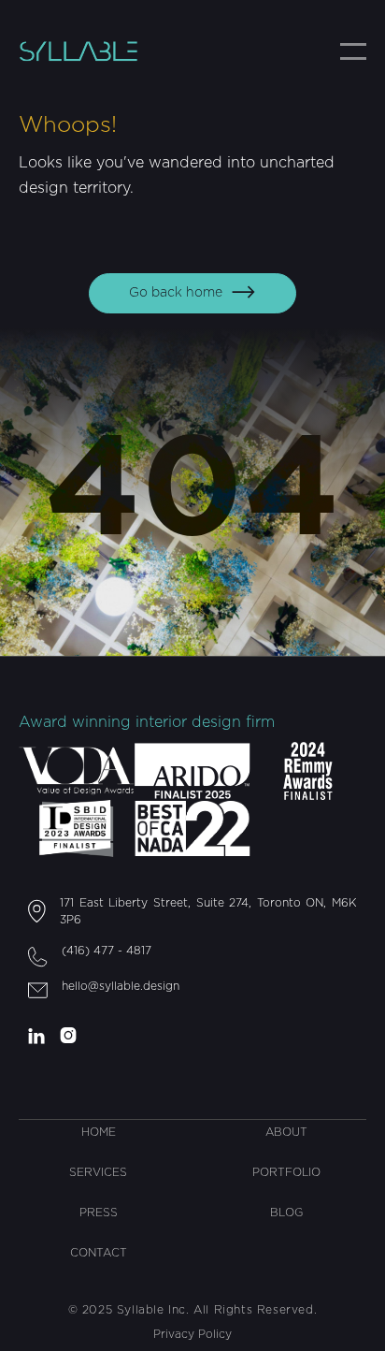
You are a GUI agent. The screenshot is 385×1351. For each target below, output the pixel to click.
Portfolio (286, 1172)
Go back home (192, 292)
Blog (286, 1212)
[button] (353, 51)
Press (98, 1212)
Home (98, 1132)
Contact (98, 1252)
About (286, 1132)
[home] (93, 51)
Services (98, 1172)
